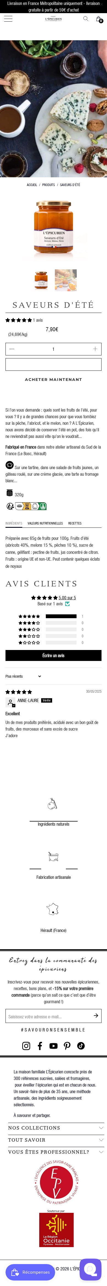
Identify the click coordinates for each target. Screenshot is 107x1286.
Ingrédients (13, 523)
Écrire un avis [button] (53, 655)
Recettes (74, 523)
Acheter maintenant (53, 379)
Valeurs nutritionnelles (45, 523)
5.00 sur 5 (67, 597)
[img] (18, 691)
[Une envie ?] (88, 18)
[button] (18, 320)
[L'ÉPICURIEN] (53, 18)
